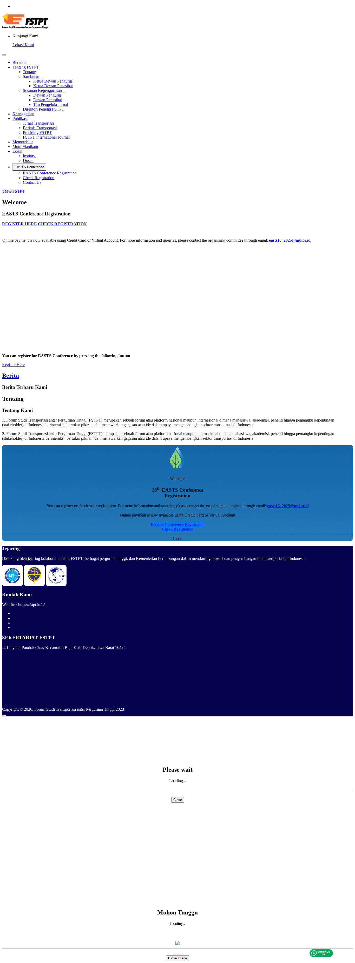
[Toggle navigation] (4, 55)
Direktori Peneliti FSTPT (43, 109)
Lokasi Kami (23, 45)
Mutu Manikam (25, 146)
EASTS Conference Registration (50, 173)
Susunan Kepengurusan (44, 90)
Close (177, 538)
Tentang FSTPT (25, 67)
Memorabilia (22, 142)
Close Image (177, 958)
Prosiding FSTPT (37, 132)
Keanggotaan (23, 114)
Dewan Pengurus (47, 95)
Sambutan (32, 76)
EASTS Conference (29, 167)
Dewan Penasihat (47, 100)
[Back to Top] (4, 715)
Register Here (13, 364)
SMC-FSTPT (13, 191)
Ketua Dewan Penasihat (53, 86)
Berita (10, 375)
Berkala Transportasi (40, 128)
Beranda (19, 62)
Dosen (28, 160)
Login (17, 151)
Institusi (29, 156)
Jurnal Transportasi (38, 123)
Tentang (29, 72)
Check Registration (38, 177)
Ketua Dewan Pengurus (53, 81)
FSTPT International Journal (46, 137)
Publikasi (20, 118)
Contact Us (32, 182)
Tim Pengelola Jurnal (50, 104)
